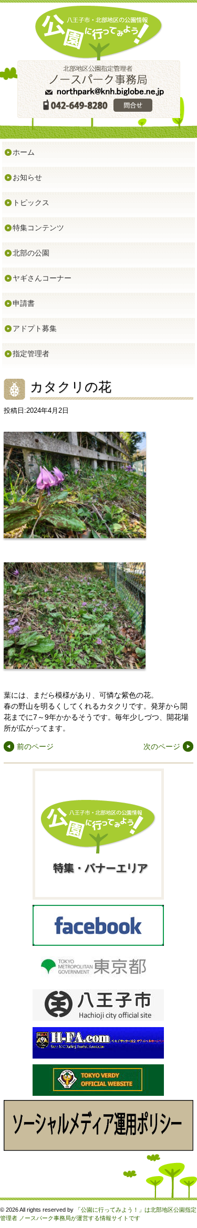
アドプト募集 (35, 328)
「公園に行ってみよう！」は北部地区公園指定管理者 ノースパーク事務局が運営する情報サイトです (98, 1214)
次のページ (161, 746)
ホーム (24, 152)
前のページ (35, 746)
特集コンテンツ (38, 227)
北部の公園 (31, 253)
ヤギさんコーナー (42, 278)
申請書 (24, 303)
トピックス (31, 202)
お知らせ (27, 177)
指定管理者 (31, 353)
